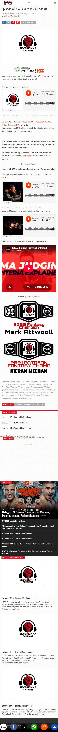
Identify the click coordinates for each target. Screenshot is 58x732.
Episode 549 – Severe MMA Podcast (17, 539)
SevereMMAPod (44, 122)
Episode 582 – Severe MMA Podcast (16, 417)
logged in (26, 438)
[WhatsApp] (34, 727)
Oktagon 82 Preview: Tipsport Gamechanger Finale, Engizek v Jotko (28, 545)
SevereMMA (28, 122)
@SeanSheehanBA (12, 16)
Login (32, 436)
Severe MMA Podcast (8, 115)
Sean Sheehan (10, 13)
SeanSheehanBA (11, 125)
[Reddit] (44, 727)
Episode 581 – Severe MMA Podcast (16, 422)
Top (42, 405)
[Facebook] (13, 727)
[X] (23, 727)
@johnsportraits (34, 296)
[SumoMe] (54, 727)
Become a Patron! (29, 164)
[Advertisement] (29, 462)
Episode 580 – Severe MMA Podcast (17, 428)
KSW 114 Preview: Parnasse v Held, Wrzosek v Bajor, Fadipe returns (27, 552)
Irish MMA (18, 405)
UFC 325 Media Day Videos (13, 521)
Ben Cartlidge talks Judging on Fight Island (29, 208)
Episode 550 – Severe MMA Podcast (17, 534)
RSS (40, 70)
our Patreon (27, 156)
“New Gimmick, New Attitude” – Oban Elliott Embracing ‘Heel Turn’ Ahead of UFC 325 (28, 527)
